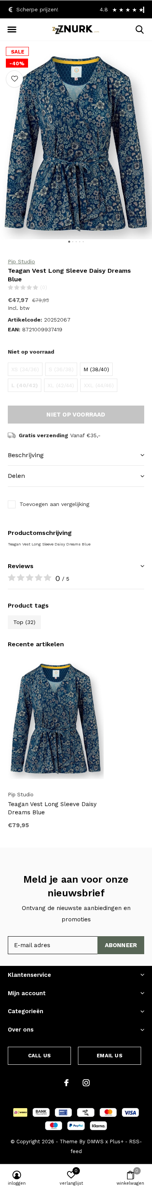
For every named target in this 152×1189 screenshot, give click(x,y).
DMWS (95, 1141)
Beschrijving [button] (26, 455)
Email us (109, 1055)
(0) (43, 287)
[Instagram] (86, 1082)
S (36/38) (61, 369)
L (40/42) (24, 385)
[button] (11, 29)
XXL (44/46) (99, 385)
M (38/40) (96, 369)
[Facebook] (66, 1082)
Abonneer (121, 945)
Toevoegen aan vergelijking (54, 504)
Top (24, 622)
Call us (39, 1055)
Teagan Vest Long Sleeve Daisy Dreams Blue (52, 808)
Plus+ (117, 1141)
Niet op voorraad (75, 414)
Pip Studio (21, 261)
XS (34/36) (25, 369)
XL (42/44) (61, 385)
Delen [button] (16, 475)
